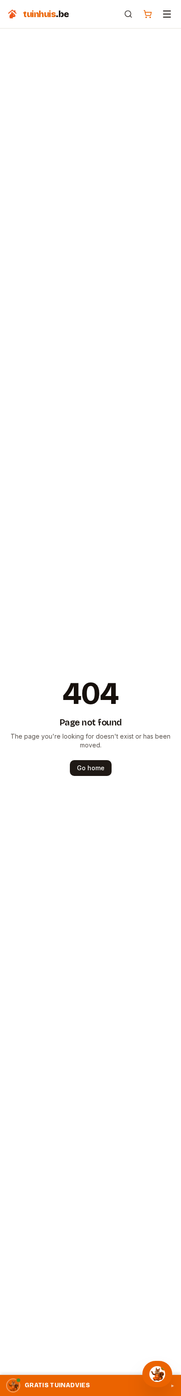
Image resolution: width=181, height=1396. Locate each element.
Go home (91, 768)
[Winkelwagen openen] (147, 14)
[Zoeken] (128, 14)
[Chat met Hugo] (157, 1374)
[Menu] (167, 14)
